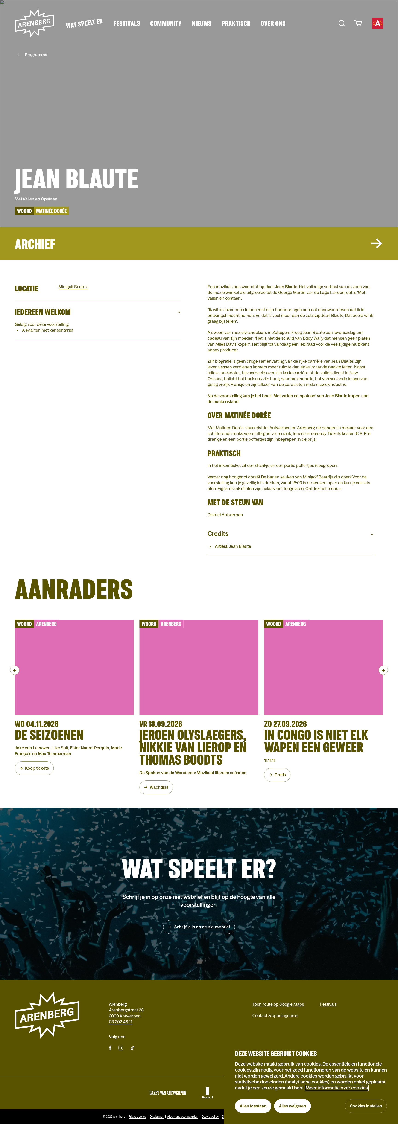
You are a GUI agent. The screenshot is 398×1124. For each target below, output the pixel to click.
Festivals (127, 23)
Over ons (273, 23)
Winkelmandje (357, 23)
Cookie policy (210, 1116)
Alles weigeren (292, 1106)
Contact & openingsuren (275, 1015)
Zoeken (341, 23)
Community (166, 23)
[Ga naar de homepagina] (34, 23)
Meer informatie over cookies (337, 1087)
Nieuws (202, 23)
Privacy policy (137, 1116)
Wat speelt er (84, 23)
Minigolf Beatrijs (73, 286)
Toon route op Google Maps (278, 1004)
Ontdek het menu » (323, 488)
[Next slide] (383, 670)
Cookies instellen (366, 1106)
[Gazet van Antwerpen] (168, 1092)
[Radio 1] (207, 1092)
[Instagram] (120, 1048)
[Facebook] (110, 1048)
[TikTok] (132, 1048)
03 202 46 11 (120, 1022)
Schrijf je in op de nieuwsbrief (201, 927)
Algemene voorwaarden (182, 1116)
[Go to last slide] (14, 670)
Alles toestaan (253, 1106)
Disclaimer (157, 1116)
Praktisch (236, 23)
